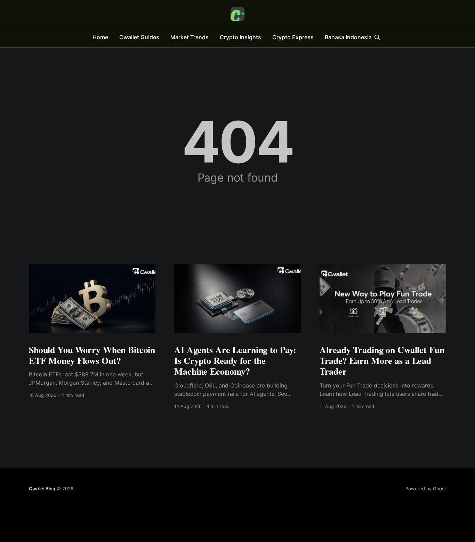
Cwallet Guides (139, 37)
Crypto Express (293, 37)
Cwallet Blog (42, 488)
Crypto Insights (240, 37)
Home (100, 37)
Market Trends (189, 37)
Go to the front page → (237, 190)
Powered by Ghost (425, 488)
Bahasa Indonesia (348, 37)
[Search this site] (377, 37)
